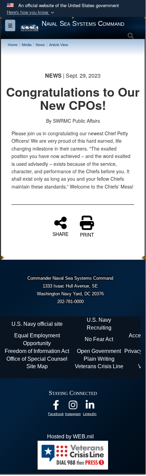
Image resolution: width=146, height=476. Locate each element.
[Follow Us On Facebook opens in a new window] (55, 407)
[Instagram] (72, 407)
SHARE (60, 234)
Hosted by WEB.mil (70, 436)
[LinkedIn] (89, 407)
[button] (31, 12)
